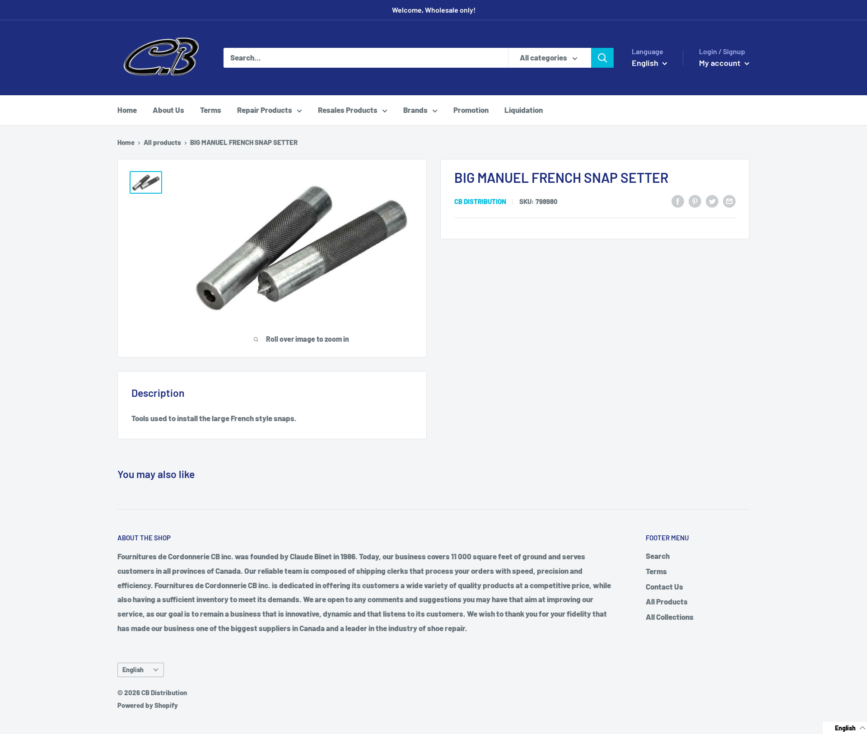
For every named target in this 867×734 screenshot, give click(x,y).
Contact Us (664, 586)
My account (720, 63)
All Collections (670, 616)
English (133, 670)
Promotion (471, 109)
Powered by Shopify (147, 705)
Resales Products (348, 109)
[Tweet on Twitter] (712, 200)
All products (162, 142)
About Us (168, 109)
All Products (667, 601)
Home (127, 109)
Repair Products (264, 109)
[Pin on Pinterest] (695, 200)
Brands (415, 109)
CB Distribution (480, 201)
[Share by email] (729, 200)
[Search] (602, 58)
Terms (210, 109)
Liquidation (523, 109)
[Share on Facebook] (677, 200)
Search (658, 555)
